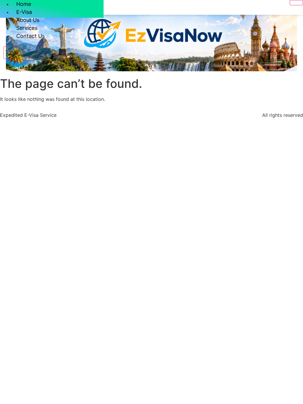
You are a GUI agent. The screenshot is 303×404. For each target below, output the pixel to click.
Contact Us (30, 36)
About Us (27, 20)
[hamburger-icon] (296, 2)
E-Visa (24, 12)
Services (26, 28)
